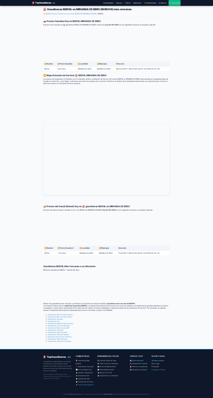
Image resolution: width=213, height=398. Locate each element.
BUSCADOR (174, 3)
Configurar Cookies (158, 370)
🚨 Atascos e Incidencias (138, 366)
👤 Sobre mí (162, 3)
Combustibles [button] (108, 3)
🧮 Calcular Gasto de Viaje (106, 360)
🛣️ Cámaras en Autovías (138, 370)
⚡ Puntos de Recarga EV (85, 385)
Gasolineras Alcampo (55, 319)
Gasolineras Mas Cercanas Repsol (60, 315)
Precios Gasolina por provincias (62, 14)
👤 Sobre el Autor (157, 360)
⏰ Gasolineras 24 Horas (84, 382)
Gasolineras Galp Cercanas (57, 332)
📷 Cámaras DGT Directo (138, 363)
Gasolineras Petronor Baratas (58, 334)
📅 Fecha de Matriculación (106, 366)
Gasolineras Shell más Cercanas (59, 341)
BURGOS (78, 14)
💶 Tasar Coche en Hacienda (107, 363)
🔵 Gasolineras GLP (83, 375)
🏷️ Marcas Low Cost (104, 373)
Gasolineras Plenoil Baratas (57, 339)
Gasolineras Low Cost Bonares (59, 326)
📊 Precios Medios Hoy (84, 370)
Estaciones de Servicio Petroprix (60, 337)
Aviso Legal (155, 363)
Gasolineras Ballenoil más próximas (60, 323)
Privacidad (155, 366)
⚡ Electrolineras (150, 3)
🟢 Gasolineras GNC (83, 379)
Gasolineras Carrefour (56, 330)
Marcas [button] (119, 3)
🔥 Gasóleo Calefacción (84, 373)
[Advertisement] (106, 43)
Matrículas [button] (137, 3)
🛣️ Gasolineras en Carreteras (107, 375)
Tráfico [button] (127, 3)
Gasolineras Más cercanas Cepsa (60, 317)
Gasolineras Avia (54, 321)
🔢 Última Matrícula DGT (105, 370)
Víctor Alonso (108, 394)
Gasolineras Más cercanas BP (58, 328)
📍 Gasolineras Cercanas (85, 366)
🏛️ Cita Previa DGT (137, 360)
